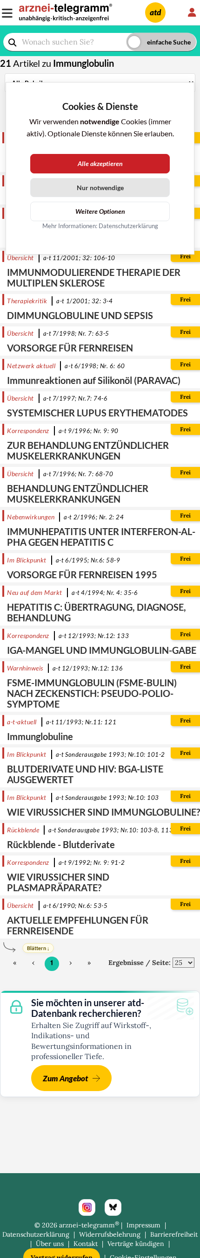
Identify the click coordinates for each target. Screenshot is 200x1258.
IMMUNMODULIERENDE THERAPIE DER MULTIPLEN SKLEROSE (93, 277)
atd (155, 12)
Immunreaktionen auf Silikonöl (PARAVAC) (93, 380)
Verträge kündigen (135, 1243)
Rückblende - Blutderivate (61, 844)
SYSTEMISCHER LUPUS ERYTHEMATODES (97, 412)
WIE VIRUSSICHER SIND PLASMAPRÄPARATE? (58, 882)
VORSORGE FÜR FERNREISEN (70, 347)
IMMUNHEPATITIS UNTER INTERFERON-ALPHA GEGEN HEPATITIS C (101, 537)
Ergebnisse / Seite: (139, 962)
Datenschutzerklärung (35, 1234)
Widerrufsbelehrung (109, 1234)
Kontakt (85, 1243)
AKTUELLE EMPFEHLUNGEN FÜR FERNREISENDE (77, 925)
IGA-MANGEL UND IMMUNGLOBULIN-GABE (101, 650)
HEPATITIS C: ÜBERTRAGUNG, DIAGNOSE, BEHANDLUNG (96, 612)
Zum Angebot (65, 1078)
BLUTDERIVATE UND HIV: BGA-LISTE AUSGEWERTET (85, 774)
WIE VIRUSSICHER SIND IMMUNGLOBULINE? (103, 811)
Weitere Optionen (100, 211)
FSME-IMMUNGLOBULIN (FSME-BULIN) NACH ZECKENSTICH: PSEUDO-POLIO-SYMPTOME (92, 693)
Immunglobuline (40, 736)
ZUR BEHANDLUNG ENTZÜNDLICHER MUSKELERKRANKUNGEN (88, 450)
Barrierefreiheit (174, 1234)
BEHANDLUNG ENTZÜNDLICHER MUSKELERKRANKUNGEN (77, 493)
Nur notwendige (100, 188)
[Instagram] (87, 1207)
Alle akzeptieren (100, 163)
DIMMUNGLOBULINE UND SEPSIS (80, 315)
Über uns (50, 1243)
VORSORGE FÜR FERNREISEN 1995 (82, 574)
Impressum (143, 1225)
